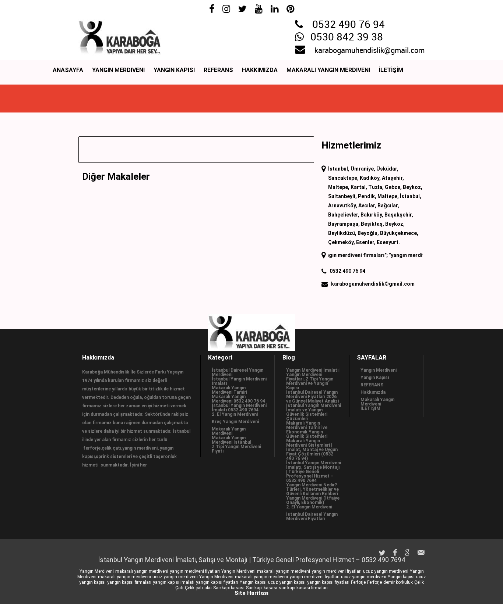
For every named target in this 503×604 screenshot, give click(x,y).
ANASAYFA (68, 70)
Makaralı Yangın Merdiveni (328, 70)
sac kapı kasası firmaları (303, 587)
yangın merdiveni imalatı (412, 255)
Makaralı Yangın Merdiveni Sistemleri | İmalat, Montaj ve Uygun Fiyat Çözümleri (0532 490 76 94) (312, 449)
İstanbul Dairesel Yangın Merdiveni (237, 372)
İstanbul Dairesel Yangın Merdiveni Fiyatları (312, 516)
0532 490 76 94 (348, 25)
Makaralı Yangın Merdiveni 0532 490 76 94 (238, 399)
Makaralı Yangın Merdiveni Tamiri (229, 390)
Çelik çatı (194, 587)
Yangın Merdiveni (118, 70)
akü (208, 587)
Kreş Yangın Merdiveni (235, 421)
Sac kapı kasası (229, 587)
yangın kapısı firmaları (129, 582)
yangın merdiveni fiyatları (195, 571)
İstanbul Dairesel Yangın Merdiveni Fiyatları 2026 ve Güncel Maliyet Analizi (312, 397)
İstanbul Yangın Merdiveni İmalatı (239, 381)
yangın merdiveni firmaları (344, 255)
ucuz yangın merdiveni (385, 571)
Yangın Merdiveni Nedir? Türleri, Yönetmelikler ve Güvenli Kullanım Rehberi (312, 489)
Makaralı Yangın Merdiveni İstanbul (231, 440)
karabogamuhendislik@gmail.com (369, 51)
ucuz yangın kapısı (287, 582)
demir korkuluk (398, 582)
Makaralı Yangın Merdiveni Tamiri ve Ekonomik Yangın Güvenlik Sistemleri (306, 430)
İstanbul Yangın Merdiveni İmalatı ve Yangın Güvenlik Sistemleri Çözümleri (313, 412)
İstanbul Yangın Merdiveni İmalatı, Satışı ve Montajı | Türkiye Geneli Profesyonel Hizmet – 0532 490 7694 (313, 471)
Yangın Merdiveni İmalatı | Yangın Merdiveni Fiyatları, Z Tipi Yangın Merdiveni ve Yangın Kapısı (313, 379)
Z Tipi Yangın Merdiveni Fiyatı (236, 449)
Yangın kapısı (401, 576)
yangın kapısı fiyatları (217, 582)
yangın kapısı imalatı (173, 582)
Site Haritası (251, 593)
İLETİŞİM (391, 70)
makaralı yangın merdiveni (141, 571)
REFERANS (218, 70)
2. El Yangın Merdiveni (235, 414)
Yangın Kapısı (174, 70)
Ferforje (358, 582)
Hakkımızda (260, 70)
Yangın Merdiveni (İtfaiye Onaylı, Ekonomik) (313, 500)
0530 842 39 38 (346, 37)
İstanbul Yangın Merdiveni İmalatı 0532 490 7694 (239, 407)
